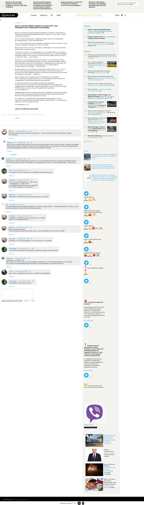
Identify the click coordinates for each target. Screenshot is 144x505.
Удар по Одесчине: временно (96, 42)
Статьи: (86, 151)
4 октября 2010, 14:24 (20, 159)
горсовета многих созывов (96, 38)
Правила (26, 301)
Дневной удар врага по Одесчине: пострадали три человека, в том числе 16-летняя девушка (72, 3)
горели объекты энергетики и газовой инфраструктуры (97, 121)
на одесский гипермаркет (97, 106)
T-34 (10, 271)
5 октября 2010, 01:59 (24, 281)
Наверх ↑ (17, 118)
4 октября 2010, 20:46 (21, 271)
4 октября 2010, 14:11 (22, 131)
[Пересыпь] (4, 142)
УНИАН (27, 104)
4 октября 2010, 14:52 (19, 170)
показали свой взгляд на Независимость (97, 64)
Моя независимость (107, 136)
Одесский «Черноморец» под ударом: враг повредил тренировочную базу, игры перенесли (97, 4)
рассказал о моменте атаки (95, 104)
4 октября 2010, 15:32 (23, 180)
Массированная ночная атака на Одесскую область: (97, 119)
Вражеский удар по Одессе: (96, 127)
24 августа (87, 51)
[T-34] (4, 274)
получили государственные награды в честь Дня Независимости (102, 79)
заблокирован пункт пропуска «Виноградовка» (101, 43)
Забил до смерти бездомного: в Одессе (99, 111)
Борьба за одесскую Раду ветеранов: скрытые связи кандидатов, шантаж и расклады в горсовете (16, 4)
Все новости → (88, 141)
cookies (74, 503)
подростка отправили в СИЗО (96, 112)
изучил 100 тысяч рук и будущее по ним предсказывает (101, 97)
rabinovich (12, 180)
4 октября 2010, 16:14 (23, 216)
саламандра (13, 248)
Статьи (34, 15)
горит (89, 128)
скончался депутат (110, 37)
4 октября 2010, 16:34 (23, 239)
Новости (43, 15)
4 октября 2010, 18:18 (20, 258)
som (10, 170)
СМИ (58, 15)
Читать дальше (88, 320)
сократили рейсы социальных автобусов (100, 85)
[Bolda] (4, 134)
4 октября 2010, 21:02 (23, 142)
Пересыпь (10, 142)
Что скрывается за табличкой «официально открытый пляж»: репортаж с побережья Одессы (105, 156)
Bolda (10, 131)
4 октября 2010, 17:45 (24, 248)
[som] (4, 173)
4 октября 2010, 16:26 (22, 227)
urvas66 (8, 159)
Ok (79, 503)
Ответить (11, 138)
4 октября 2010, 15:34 (23, 195)
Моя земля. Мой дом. (94, 136)
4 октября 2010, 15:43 (15, 204)
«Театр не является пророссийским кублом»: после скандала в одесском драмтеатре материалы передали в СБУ (103, 166)
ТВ (52, 15)
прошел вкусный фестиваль (108, 56)
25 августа (87, 26)
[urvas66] (3, 159)
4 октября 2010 (18, 22)
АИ (7, 204)
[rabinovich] (4, 183)
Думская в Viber (88, 425)
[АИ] (3, 204)
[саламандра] (4, 252)
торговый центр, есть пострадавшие (97, 130)
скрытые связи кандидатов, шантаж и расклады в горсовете (100, 32)
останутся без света (100, 72)
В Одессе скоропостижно (96, 37)
